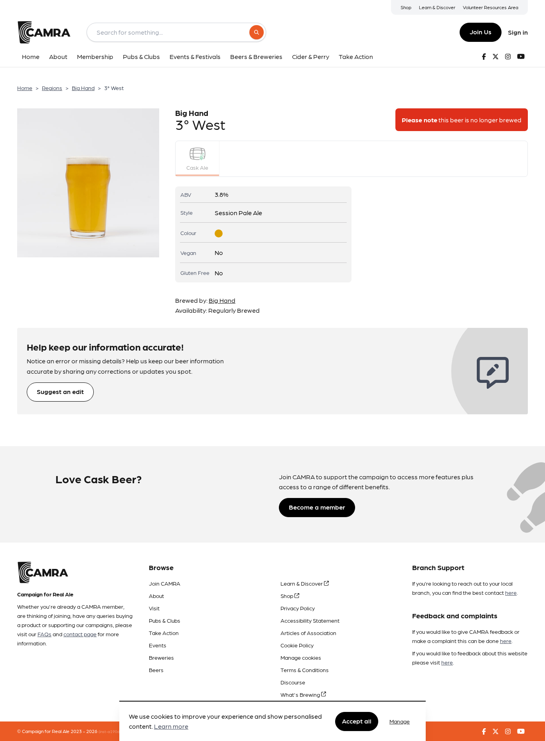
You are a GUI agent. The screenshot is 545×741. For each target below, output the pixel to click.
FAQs (44, 634)
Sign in (518, 32)
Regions (52, 87)
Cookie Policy (297, 645)
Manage (399, 721)
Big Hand (83, 87)
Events (157, 645)
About (156, 595)
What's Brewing (300, 694)
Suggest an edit (60, 391)
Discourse (292, 682)
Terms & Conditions (304, 670)
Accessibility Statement (310, 620)
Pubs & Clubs (164, 620)
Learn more (171, 726)
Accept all (356, 721)
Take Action (164, 632)
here (511, 592)
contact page (80, 634)
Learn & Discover (437, 7)
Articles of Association (308, 632)
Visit (154, 608)
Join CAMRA (164, 583)
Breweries (161, 657)
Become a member (317, 507)
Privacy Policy (297, 608)
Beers (156, 670)
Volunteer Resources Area (490, 7)
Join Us (481, 31)
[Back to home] (44, 32)
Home (24, 87)
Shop (406, 7)
